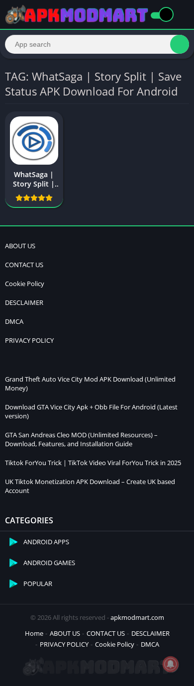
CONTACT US (24, 264)
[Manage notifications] (171, 664)
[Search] (179, 44)
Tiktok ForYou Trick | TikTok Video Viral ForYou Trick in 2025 (93, 462)
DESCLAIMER (24, 302)
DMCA (14, 321)
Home (34, 633)
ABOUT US (20, 245)
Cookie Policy (24, 283)
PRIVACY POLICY (29, 340)
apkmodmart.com (137, 617)
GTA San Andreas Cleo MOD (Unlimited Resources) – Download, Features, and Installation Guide (81, 439)
